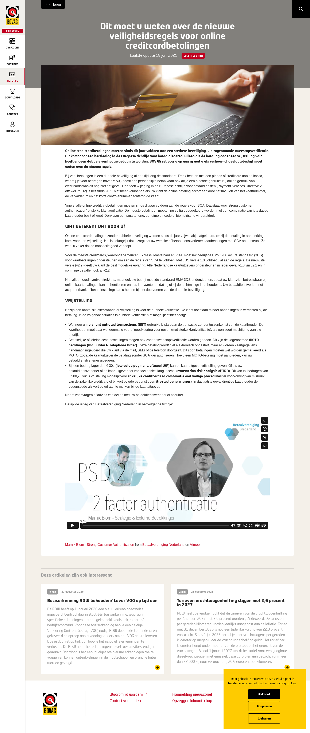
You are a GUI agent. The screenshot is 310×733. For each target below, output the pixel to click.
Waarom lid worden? (126, 694)
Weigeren (264, 718)
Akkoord (264, 694)
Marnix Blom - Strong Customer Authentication (99, 544)
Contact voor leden (125, 700)
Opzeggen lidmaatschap (192, 700)
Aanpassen (264, 706)
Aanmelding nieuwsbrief (192, 694)
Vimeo (195, 544)
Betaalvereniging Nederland (163, 544)
